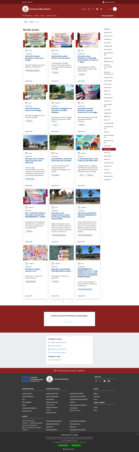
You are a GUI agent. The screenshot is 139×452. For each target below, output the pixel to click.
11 (72, 302)
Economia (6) (107, 87)
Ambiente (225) (108, 36)
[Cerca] (115, 9)
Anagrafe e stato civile (52, 393)
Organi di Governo (27, 393)
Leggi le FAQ (49, 427)
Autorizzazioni (74, 408)
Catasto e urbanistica (52, 407)
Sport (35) (106, 159)
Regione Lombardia (27, 2)
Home (25, 22)
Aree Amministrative (28, 396)
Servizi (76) (107, 153)
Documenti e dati (27, 411)
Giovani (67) (107, 101)
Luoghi (95, 407)
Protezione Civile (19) (108, 141)
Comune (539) (108, 81)
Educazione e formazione (76, 393)
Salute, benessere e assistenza (78, 405)
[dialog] (69, 442)
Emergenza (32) (108, 98)
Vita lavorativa (50, 399)
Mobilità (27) (107, 116)
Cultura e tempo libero (52, 396)
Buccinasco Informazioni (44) (108, 73)
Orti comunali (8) (108, 123)
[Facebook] (88, 9)
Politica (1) (107, 132)
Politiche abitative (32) (109, 136)
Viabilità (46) (107, 180)
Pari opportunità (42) (108, 127)
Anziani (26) (107, 43)
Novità (31, 22)
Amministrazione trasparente (78, 421)
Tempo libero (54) (108, 163)
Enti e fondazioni (26, 402)
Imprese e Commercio (52, 402)
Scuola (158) (107, 149)
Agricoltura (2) (108, 33)
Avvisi (82, 50)
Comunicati (57, 103)
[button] (69, 449)
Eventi (95, 410)
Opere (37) (107, 120)
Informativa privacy (75, 424)
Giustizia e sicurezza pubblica (78, 396)
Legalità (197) (107, 113)
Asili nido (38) (107, 49)
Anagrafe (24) (107, 39)
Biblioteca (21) (108, 58)
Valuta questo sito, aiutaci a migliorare (71, 370)
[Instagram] (100, 9)
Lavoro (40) (107, 110)
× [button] (137, 434)
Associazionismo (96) (108, 54)
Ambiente (72, 402)
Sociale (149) (107, 156)
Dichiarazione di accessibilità (77, 430)
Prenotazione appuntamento (54, 421)
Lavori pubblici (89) (108, 105)
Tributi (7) (106, 169)
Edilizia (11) (107, 91)
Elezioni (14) (107, 94)
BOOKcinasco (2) (108, 61)
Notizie (30, 50)
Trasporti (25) (107, 166)
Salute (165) (107, 146)
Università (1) (107, 173)
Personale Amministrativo (29, 408)
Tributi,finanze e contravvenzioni (79, 399)
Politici (24, 405)
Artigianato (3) (108, 46)
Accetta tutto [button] (63, 445)
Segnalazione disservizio (52, 424)
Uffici (23, 399)
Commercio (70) (108, 77)
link (85, 442)
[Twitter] (92, 9)
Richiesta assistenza (51, 430)
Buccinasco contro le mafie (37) (108, 67)
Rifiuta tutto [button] (76, 445)
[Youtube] (96, 9)
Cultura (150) (107, 84)
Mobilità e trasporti (51, 412)
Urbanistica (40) (108, 176)
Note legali (73, 427)
